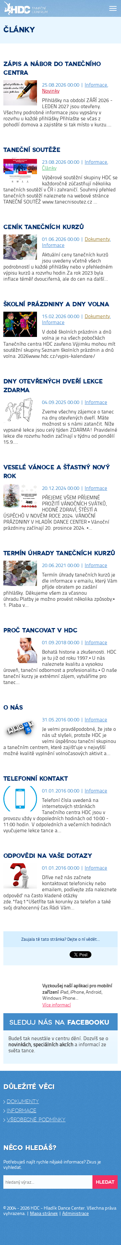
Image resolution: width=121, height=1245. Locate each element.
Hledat (105, 1182)
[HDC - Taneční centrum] (37, 8)
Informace (96, 84)
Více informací (56, 1004)
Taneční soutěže (31, 150)
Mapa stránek (44, 1213)
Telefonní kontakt (35, 779)
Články (49, 168)
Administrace (75, 1213)
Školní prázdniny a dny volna (56, 304)
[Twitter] (53, 1230)
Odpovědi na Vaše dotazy (47, 856)
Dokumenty (97, 239)
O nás (13, 708)
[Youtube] (67, 1230)
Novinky (50, 90)
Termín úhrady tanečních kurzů (59, 553)
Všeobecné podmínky (36, 1120)
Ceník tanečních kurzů (43, 227)
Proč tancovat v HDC (40, 630)
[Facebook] (40, 1230)
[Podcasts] (80, 1230)
